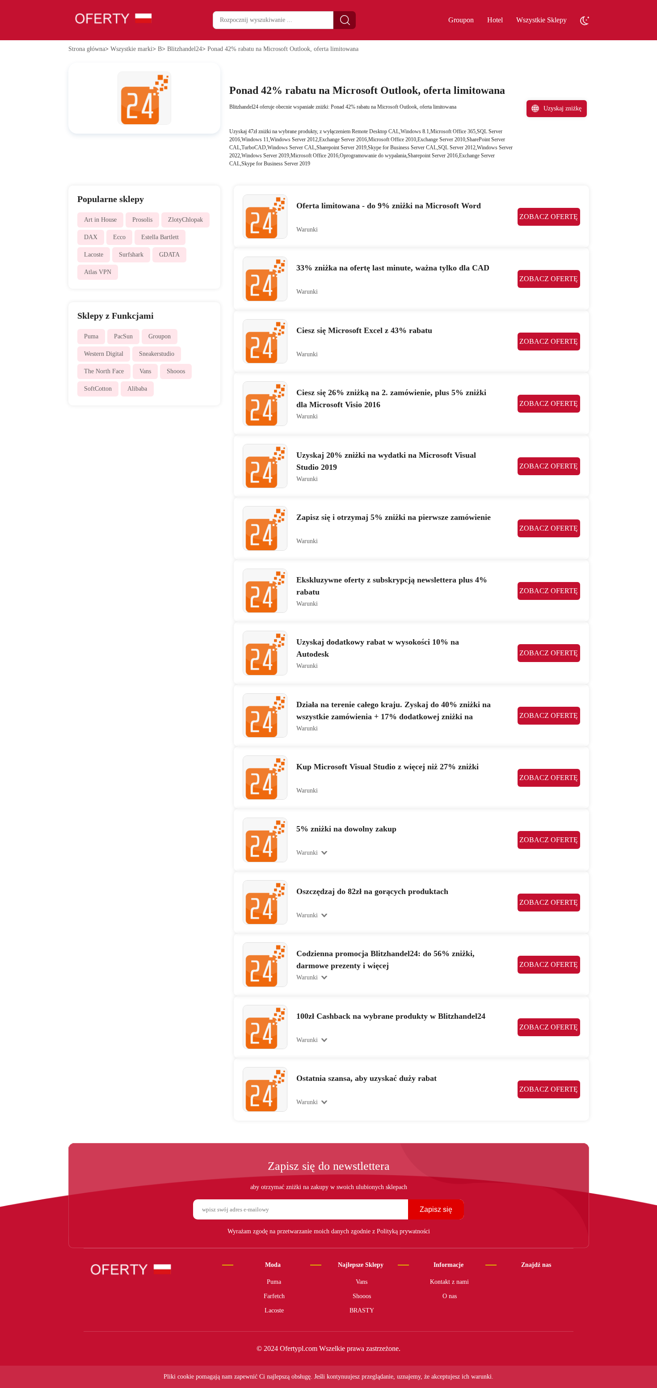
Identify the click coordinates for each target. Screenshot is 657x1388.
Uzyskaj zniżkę (562, 108)
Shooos (176, 371)
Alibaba (137, 388)
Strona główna (86, 49)
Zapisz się (436, 1209)
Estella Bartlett (160, 237)
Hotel (495, 20)
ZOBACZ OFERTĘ (548, 216)
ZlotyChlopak (185, 219)
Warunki (307, 229)
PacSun (123, 336)
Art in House (100, 219)
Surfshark (131, 254)
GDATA (169, 254)
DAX (90, 237)
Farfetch (274, 1296)
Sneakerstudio (156, 353)
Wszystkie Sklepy (541, 20)
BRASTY (362, 1310)
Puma (91, 336)
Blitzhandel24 (184, 49)
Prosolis (142, 219)
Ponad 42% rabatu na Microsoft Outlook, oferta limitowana (282, 49)
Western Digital (103, 353)
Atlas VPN (97, 272)
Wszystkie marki (131, 49)
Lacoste (93, 254)
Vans (145, 371)
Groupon (461, 20)
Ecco (119, 237)
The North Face (104, 371)
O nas (449, 1296)
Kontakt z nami (449, 1281)
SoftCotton (98, 388)
